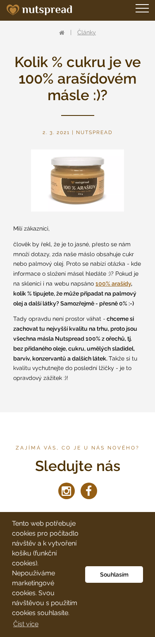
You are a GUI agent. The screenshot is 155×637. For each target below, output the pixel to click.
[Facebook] (89, 491)
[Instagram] (66, 491)
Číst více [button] (25, 624)
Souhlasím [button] (114, 574)
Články (86, 32)
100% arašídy (113, 283)
